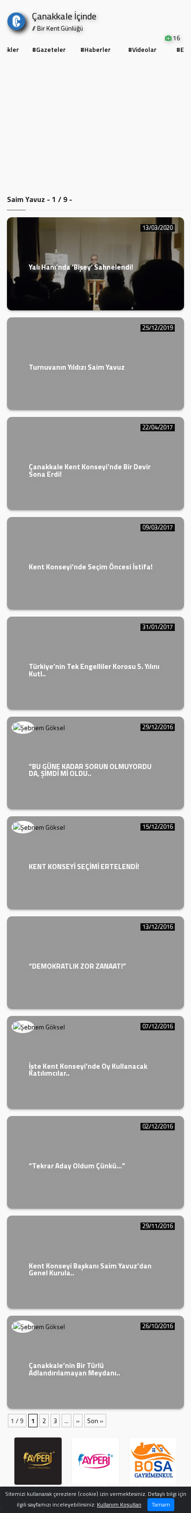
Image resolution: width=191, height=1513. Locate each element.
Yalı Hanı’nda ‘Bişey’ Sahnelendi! (81, 267)
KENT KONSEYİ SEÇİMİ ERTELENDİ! (84, 866)
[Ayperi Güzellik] (38, 1461)
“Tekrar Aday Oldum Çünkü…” (77, 1165)
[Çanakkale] (16, 19)
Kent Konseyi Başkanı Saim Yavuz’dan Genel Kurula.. (90, 1269)
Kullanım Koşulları (119, 1504)
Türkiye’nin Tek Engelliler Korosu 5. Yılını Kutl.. (94, 670)
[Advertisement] (95, 125)
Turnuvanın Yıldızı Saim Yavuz (77, 367)
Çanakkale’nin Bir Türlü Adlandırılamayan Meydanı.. (74, 1369)
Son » (95, 1420)
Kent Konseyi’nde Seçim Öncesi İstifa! (91, 566)
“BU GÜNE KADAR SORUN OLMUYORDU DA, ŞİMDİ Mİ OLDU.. (90, 770)
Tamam (161, 1504)
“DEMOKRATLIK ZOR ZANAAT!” (77, 966)
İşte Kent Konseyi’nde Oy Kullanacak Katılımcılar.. (88, 1069)
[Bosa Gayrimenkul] (153, 1461)
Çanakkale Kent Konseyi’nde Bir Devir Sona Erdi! (90, 470)
